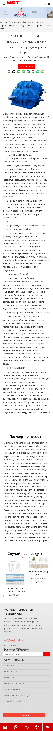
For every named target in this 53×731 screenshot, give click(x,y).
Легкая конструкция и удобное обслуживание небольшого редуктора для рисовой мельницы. (26, 493)
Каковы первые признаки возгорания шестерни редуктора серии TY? (26, 476)
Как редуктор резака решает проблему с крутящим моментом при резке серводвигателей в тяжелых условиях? (26, 500)
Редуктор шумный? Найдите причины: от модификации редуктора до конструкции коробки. (26, 530)
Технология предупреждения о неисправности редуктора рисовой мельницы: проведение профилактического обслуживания (26, 489)
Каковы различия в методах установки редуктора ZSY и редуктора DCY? (26, 469)
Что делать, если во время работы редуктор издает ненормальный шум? (26, 449)
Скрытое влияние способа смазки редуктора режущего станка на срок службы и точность (26, 510)
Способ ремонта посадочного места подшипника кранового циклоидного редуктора (26, 523)
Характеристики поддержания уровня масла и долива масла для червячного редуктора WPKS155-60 (26, 456)
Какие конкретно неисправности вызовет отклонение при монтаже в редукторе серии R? (26, 506)
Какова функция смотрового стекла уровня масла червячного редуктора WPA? (26, 459)
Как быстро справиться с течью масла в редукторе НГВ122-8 (26, 463)
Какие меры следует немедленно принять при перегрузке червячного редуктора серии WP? (26, 473)
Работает (40, 60)
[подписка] (46, 654)
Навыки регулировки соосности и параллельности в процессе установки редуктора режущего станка (26, 513)
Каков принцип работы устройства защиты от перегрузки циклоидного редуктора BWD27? (26, 486)
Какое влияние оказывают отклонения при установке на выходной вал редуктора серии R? (26, 503)
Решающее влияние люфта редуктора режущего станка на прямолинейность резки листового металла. (26, 496)
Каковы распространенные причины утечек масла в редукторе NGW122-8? (26, 466)
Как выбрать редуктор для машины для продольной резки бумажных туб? (26, 537)
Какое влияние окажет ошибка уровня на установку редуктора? (26, 452)
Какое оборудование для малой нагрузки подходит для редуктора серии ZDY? (26, 479)
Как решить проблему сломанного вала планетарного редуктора (26, 526)
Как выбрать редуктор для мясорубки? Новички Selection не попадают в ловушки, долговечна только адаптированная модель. (26, 446)
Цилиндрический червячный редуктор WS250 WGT (15, 591)
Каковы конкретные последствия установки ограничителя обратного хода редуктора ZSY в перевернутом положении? (26, 520)
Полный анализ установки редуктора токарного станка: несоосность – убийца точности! (26, 533)
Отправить (24, 715)
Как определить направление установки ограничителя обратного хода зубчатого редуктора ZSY (26, 516)
